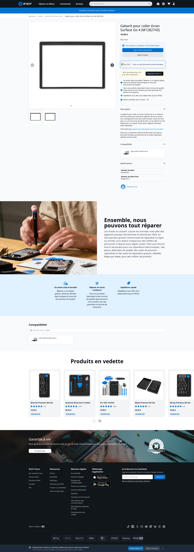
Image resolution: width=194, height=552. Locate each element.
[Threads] (159, 526)
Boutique (32, 16)
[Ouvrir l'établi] (158, 4)
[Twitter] (137, 526)
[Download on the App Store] (100, 477)
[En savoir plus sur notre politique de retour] (148, 99)
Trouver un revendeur (58, 488)
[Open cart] (169, 4)
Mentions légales (77, 477)
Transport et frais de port (80, 497)
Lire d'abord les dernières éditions (137, 481)
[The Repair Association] (164, 526)
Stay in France (143, 55)
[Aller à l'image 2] (73, 106)
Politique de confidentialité (76, 481)
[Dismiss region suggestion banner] (162, 548)
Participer (53, 480)
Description (125, 109)
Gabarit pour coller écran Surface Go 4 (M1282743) (84, 16)
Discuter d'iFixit (34, 480)
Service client (34, 477)
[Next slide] (100, 421)
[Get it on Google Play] (101, 484)
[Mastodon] (150, 526)
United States (135, 548)
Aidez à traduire (35, 526)
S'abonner (159, 477)
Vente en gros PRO (57, 484)
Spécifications (126, 163)
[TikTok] (128, 526)
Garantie (74, 493)
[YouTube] (146, 526)
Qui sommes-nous (35, 473)
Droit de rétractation (78, 490)
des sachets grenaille (155, 129)
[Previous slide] (94, 421)
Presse (52, 473)
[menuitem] (46, 4)
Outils (40, 16)
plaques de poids (138, 129)
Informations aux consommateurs (77, 502)
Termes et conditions (79, 486)
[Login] (174, 4)
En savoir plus (40, 451)
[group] (32, 65)
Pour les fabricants (57, 491)
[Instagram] (141, 526)
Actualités (53, 477)
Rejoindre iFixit (154, 74)
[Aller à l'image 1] (71, 106)
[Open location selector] (163, 4)
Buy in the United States (143, 50)
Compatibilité (126, 144)
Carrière (32, 484)
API (30, 488)
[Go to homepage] (25, 4)
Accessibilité (75, 473)
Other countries (152, 548)
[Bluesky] (155, 526)
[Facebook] (132, 526)
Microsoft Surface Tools (54, 16)
